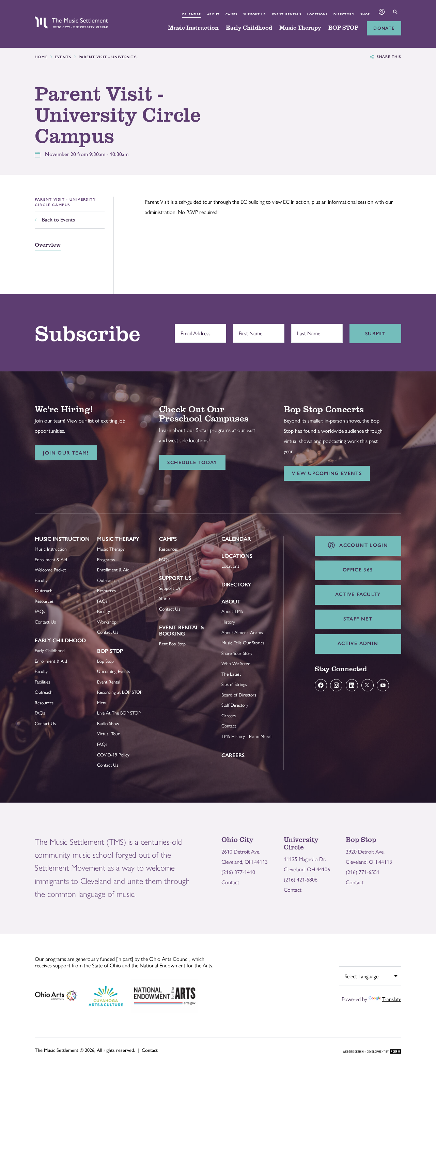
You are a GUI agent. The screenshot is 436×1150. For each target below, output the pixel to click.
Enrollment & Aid (51, 559)
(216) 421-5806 (300, 879)
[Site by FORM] (372, 1052)
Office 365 (358, 570)
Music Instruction (193, 28)
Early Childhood (249, 28)
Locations (317, 14)
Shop (365, 14)
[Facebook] (321, 685)
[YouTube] (383, 685)
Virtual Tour (108, 733)
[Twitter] (367, 685)
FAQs (40, 611)
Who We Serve (235, 663)
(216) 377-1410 (238, 872)
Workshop (106, 621)
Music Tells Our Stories (242, 642)
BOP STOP (343, 28)
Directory (343, 14)
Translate (391, 999)
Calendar (191, 14)
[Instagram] (336, 685)
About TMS (232, 611)
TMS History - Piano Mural (246, 736)
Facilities (42, 681)
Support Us (254, 14)
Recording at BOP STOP (119, 692)
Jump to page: (53, 544)
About (213, 14)
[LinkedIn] (352, 685)
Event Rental (108, 681)
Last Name (306, 329)
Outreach (43, 590)
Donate (383, 28)
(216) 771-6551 (362, 872)
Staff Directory (234, 705)
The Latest (231, 674)
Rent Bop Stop (172, 643)
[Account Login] (382, 12)
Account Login (362, 545)
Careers (228, 715)
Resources (44, 601)
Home (41, 57)
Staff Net (357, 619)
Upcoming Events (113, 671)
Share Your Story (236, 653)
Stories (165, 598)
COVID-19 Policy (113, 754)
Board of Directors (238, 694)
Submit (375, 334)
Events (63, 57)
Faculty (41, 580)
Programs (106, 559)
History (228, 621)
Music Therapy (300, 28)
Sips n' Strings (234, 684)
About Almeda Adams (242, 632)
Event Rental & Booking (181, 630)
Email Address (194, 329)
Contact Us (45, 621)
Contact (228, 725)
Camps (231, 14)
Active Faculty (358, 594)
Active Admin (358, 643)
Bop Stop (110, 651)
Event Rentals (286, 14)
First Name (249, 329)
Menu (102, 702)
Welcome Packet (50, 569)
